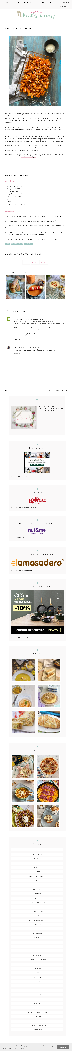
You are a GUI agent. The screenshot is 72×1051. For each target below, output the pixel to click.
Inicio (6, 2)
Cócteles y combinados (37, 1025)
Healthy (37, 898)
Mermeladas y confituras (37, 1012)
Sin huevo (37, 850)
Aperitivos (37, 894)
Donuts (37, 986)
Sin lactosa (37, 854)
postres (37, 885)
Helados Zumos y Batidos (37, 959)
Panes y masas (37, 889)
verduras (37, 880)
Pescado (37, 946)
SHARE (26, 262)
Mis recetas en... (48, 2)
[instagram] (67, 6)
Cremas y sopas (37, 911)
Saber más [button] (20, 1048)
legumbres (37, 955)
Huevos (37, 981)
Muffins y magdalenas (37, 920)
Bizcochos (37, 951)
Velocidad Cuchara (17, 129)
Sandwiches (37, 999)
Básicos (37, 972)
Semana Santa (37, 1016)
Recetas (16, 2)
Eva (15, 347)
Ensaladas (37, 924)
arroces (37, 942)
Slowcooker (37, 977)
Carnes (37, 872)
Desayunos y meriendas (37, 902)
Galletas (37, 968)
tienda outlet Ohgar (28, 157)
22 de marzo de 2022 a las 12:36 (28, 347)
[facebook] (60, 6)
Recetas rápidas (17, 243)
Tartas (37, 915)
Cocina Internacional (37, 876)
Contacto (63, 2)
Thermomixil (19, 319)
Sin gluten (37, 867)
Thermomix (28, 243)
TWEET (36, 262)
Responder (17, 339)
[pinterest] (65, 6)
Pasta (8, 243)
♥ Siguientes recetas (13, 390)
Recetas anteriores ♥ (58, 390)
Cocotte (37, 1008)
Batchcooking (37, 1021)
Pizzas (37, 964)
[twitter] (62, 6)
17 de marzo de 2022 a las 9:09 (35, 319)
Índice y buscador (30, 2)
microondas (37, 1029)
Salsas (37, 929)
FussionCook (37, 933)
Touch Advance (37, 994)
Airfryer (37, 937)
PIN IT (44, 262)
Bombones (37, 990)
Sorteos (37, 1003)
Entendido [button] (63, 1047)
